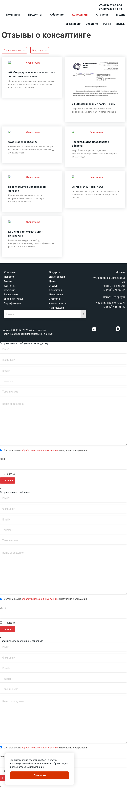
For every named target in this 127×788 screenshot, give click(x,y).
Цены (52, 281)
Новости (9, 276)
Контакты (9, 285)
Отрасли (102, 14)
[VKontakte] (106, 329)
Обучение (57, 14)
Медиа (120, 14)
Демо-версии (57, 276)
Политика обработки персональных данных (27, 333)
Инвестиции (73, 23)
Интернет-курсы (13, 298)
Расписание (11, 294)
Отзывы (53, 285)
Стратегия (92, 23)
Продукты (35, 14)
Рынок (107, 23)
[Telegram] (111, 329)
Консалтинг (80, 14)
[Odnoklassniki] (101, 329)
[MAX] (118, 328)
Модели (120, 23)
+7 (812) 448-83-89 (110, 9)
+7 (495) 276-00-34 (110, 5)
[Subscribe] (94, 329)
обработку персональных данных (39, 450)
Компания (13, 14)
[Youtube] (124, 329)
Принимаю (40, 775)
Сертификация (12, 303)
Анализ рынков (57, 303)
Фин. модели (56, 307)
